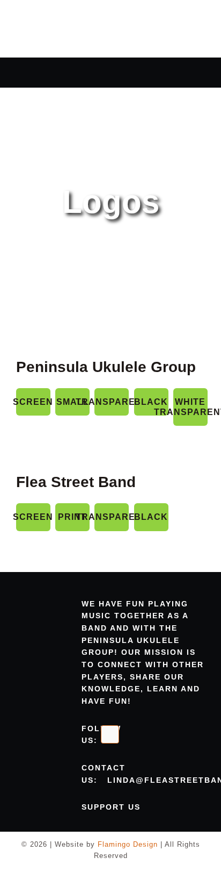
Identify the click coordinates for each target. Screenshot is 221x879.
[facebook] (110, 734)
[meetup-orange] (131, 734)
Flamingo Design (128, 844)
